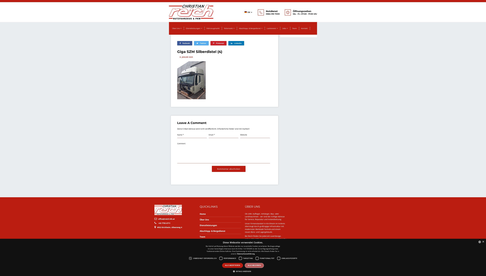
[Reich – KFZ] (191, 12)
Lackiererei (271, 28)
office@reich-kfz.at (166, 219)
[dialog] (243, 257)
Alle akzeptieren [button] (232, 265)
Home (203, 214)
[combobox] (479, 242)
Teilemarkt (228, 28)
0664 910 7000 (273, 14)
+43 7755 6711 (164, 223)
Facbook (186, 43)
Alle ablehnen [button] (254, 265)
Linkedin (238, 43)
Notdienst (272, 11)
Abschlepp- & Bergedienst (250, 28)
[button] (243, 271)
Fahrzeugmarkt (213, 28)
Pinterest (220, 43)
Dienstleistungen (193, 28)
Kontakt (304, 28)
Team (294, 28)
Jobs (284, 28)
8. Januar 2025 (186, 57)
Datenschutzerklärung (246, 254)
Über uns (176, 28)
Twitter (202, 43)
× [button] (483, 242)
